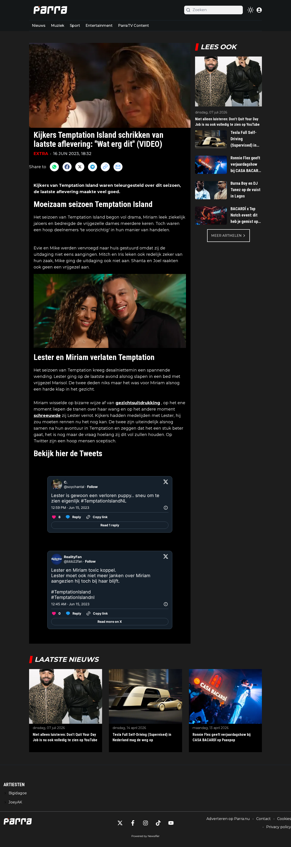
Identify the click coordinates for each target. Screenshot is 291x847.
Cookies (284, 819)
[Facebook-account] (132, 823)
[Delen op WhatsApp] (54, 166)
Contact (263, 819)
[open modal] (259, 10)
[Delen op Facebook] (67, 166)
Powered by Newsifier (145, 836)
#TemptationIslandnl (73, 597)
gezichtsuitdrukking (137, 402)
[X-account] (120, 823)
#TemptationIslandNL (103, 501)
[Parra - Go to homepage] (49, 10)
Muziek (57, 25)
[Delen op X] (79, 166)
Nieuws (38, 25)
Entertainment (99, 25)
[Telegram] (92, 166)
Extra (41, 153)
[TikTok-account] (158, 823)
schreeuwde (47, 415)
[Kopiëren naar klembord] (105, 166)
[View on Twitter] (165, 484)
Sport (75, 25)
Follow (92, 487)
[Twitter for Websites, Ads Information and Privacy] (165, 507)
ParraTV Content (133, 25)
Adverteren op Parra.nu (228, 819)
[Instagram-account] (145, 823)
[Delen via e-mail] (118, 166)
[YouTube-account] (171, 823)
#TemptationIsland (71, 592)
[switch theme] (250, 10)
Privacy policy (278, 827)
